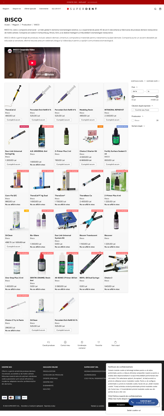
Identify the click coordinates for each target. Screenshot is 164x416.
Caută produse (49, 345)
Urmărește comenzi (82, 346)
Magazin (6, 9)
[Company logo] (82, 9)
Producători (26, 25)
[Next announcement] (160, 2)
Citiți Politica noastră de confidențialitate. (125, 396)
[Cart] (160, 9)
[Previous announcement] (4, 2)
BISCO (36, 25)
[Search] (155, 9)
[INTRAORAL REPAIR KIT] (116, 95)
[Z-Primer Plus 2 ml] (66, 136)
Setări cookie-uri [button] (134, 410)
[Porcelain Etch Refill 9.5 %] (66, 305)
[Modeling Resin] (91, 95)
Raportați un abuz (49, 406)
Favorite (98, 345)
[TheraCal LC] (17, 95)
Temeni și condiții (97, 406)
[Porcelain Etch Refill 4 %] (41, 95)
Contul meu (65, 345)
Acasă (7, 25)
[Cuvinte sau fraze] (133, 110)
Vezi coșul (115, 345)
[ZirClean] (41, 305)
